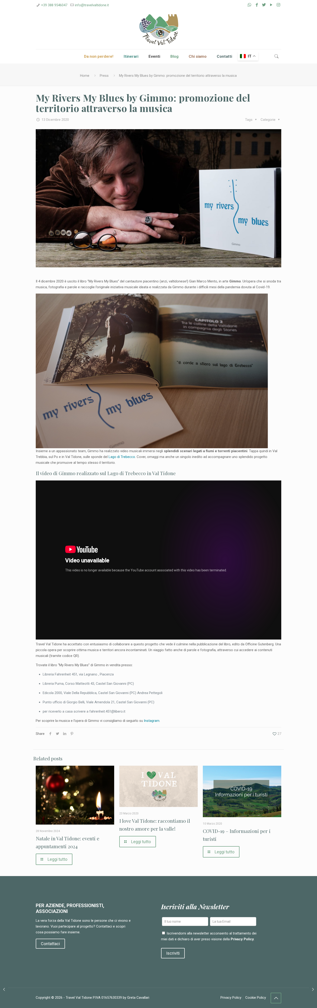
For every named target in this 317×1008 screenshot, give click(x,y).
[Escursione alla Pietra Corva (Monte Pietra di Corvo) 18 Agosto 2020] (4, 989)
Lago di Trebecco (122, 457)
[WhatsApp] (249, 4)
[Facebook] (256, 4)
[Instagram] (278, 4)
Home (84, 76)
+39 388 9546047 (54, 5)
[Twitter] (264, 4)
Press (104, 76)
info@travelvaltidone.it (92, 5)
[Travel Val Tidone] (158, 29)
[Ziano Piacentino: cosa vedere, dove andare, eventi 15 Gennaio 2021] (313, 989)
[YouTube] (271, 4)
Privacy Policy (242, 939)
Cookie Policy (255, 997)
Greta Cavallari (138, 997)
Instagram (151, 721)
